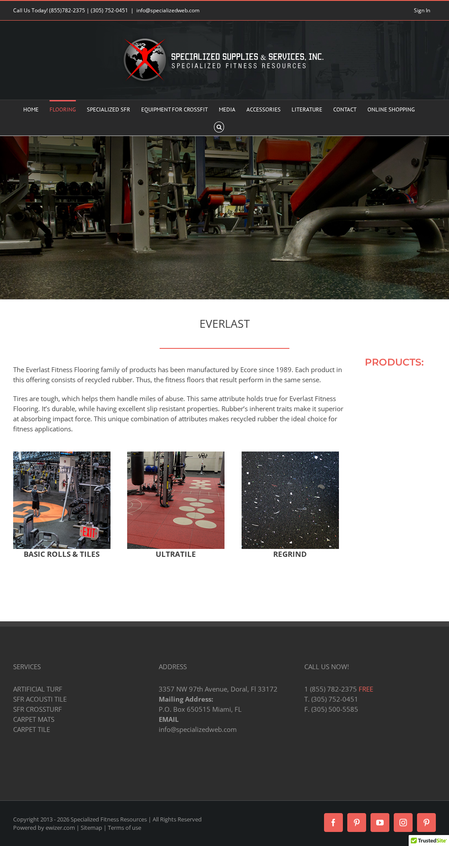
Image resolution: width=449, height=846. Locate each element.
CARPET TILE (31, 729)
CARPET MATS (33, 719)
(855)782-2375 (67, 10)
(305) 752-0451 (109, 10)
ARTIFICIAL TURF (37, 689)
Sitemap (91, 828)
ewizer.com (60, 828)
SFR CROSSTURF (37, 709)
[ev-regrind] (290, 454)
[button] (219, 126)
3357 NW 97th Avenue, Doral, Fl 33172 (218, 689)
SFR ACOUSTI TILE (40, 699)
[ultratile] (175, 454)
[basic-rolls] (61, 454)
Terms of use (124, 828)
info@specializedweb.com (168, 10)
